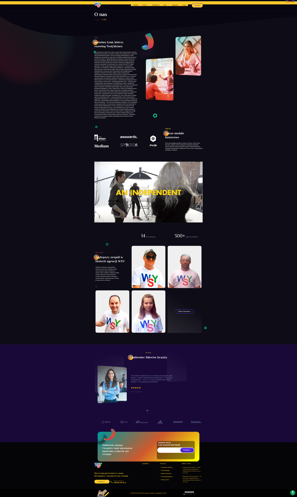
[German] (291, 1)
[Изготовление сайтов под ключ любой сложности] (98, 4)
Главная (96, 19)
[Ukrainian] (295, 1)
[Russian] (293, 1)
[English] (289, 1)
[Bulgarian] (287, 1)
